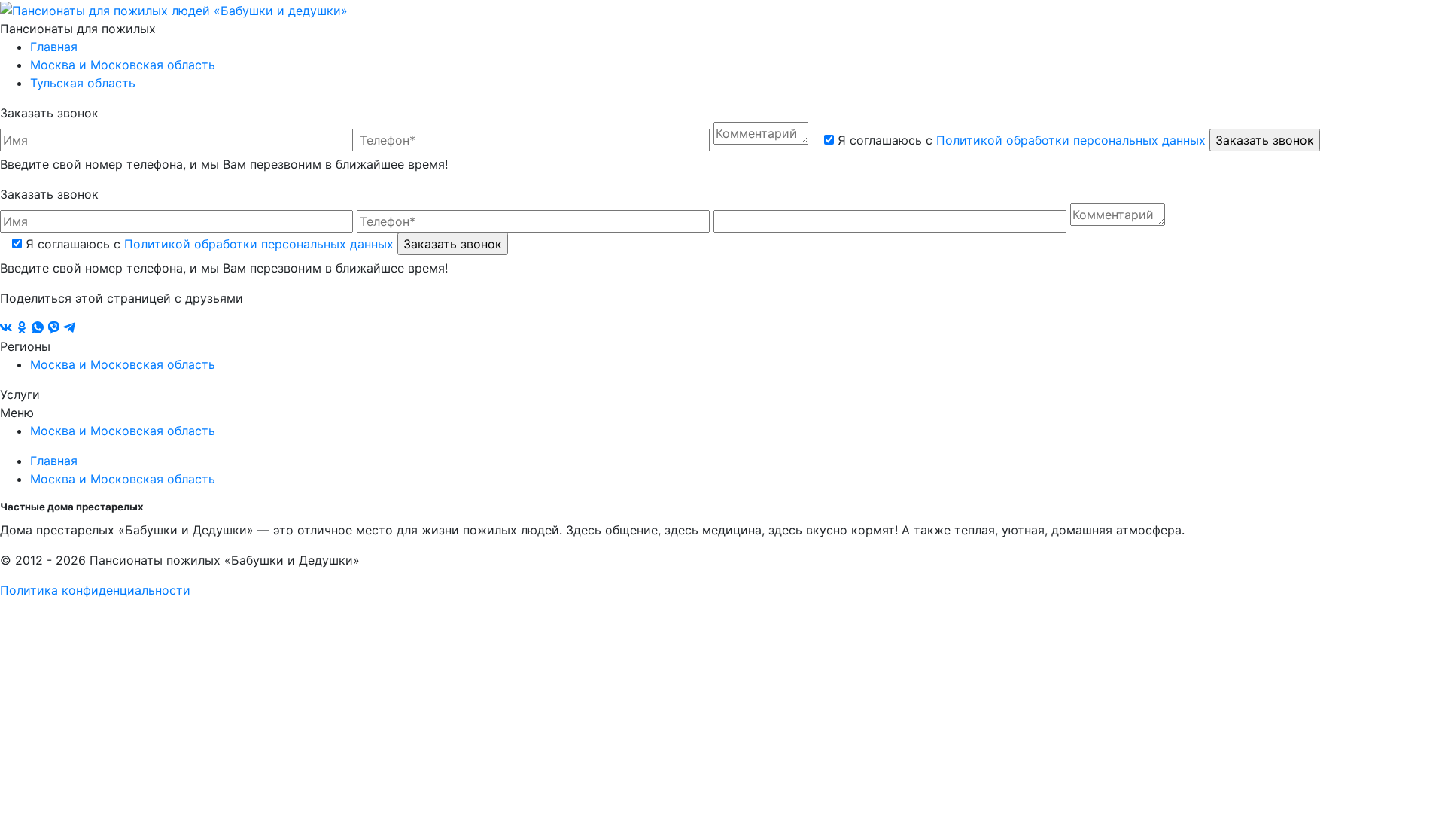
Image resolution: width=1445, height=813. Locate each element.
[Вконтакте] (8, 328)
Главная (54, 46)
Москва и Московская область (122, 64)
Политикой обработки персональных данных (1071, 140)
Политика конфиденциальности (95, 590)
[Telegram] (69, 328)
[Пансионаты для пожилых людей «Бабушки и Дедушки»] (174, 9)
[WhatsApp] (39, 328)
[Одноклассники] (24, 328)
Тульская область (82, 82)
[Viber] (55, 328)
